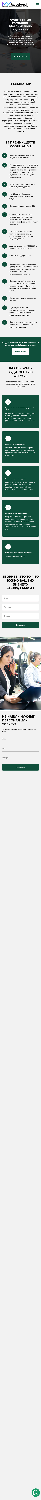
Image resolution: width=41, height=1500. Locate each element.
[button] (20, 621)
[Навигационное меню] (37, 4)
